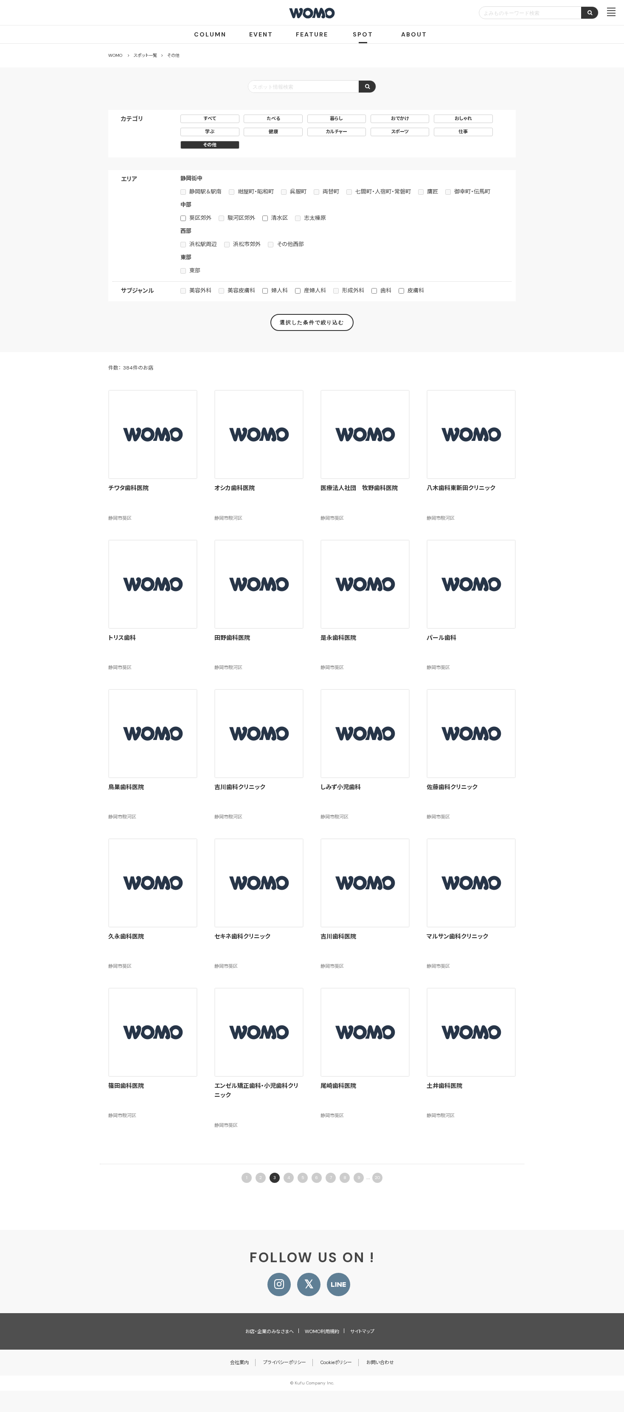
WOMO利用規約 (322, 1331)
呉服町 (298, 191)
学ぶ (209, 131)
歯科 (385, 290)
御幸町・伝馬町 (472, 191)
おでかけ (400, 118)
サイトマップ (362, 1331)
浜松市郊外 (247, 244)
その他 (209, 145)
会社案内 (239, 1362)
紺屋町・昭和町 (256, 191)
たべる (273, 118)
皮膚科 (416, 290)
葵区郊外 (200, 217)
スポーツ (400, 131)
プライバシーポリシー (284, 1362)
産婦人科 (315, 290)
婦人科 (279, 290)
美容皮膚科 (241, 290)
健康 (273, 131)
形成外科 (353, 290)
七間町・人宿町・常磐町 (383, 191)
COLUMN (210, 34)
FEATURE (312, 34)
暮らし (336, 118)
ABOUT (414, 34)
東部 (194, 270)
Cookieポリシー (336, 1362)
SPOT (363, 34)
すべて (210, 118)
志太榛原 (315, 217)
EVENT (261, 34)
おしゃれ (463, 118)
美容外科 (200, 290)
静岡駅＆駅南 (205, 191)
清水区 (279, 217)
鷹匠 (432, 191)
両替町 (331, 191)
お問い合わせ (380, 1362)
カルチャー (336, 131)
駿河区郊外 (241, 217)
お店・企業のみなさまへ (269, 1331)
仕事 (463, 131)
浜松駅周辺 (203, 244)
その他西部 (290, 244)
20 (377, 1177)
